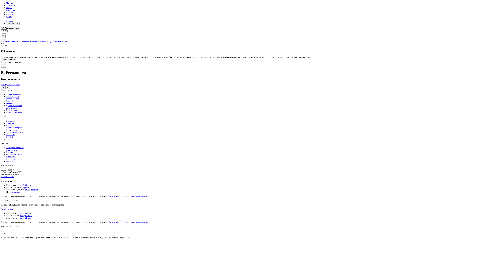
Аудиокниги (11, 150)
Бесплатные (35, 42)
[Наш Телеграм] (7, 233)
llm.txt (8, 139)
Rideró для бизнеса (14, 112)
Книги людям (61, 42)
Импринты (14, 42)
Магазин (9, 3)
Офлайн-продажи (13, 94)
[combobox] (241, 33)
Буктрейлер (11, 101)
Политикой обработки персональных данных (128, 196)
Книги (9, 125)
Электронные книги (15, 148)
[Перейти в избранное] (2, 45)
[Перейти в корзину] (5, 45)
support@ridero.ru (24, 185)
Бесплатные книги (14, 154)
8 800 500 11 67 (7, 177)
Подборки (51, 42)
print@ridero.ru (26, 187)
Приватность (11, 130)
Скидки (43, 42)
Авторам (10, 12)
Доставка (10, 161)
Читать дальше (7, 209)
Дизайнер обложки (14, 106)
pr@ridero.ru (15, 192)
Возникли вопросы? (14, 128)
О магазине (11, 123)
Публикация (11, 110)
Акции (9, 17)
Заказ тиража (11, 108)
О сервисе (10, 5)
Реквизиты (10, 134)
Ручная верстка (12, 99)
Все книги (5, 42)
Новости (9, 14)
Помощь (9, 21)
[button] (241, 36)
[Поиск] (3, 36)
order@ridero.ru (31, 190)
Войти (4, 31)
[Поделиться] (3, 65)
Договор (9, 137)
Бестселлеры (24, 42)
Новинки (10, 152)
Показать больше (8, 60)
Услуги (9, 8)
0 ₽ (3, 87)
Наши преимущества (15, 132)
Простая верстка (13, 96)
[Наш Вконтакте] (7, 231)
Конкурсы (10, 10)
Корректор (10, 103)
